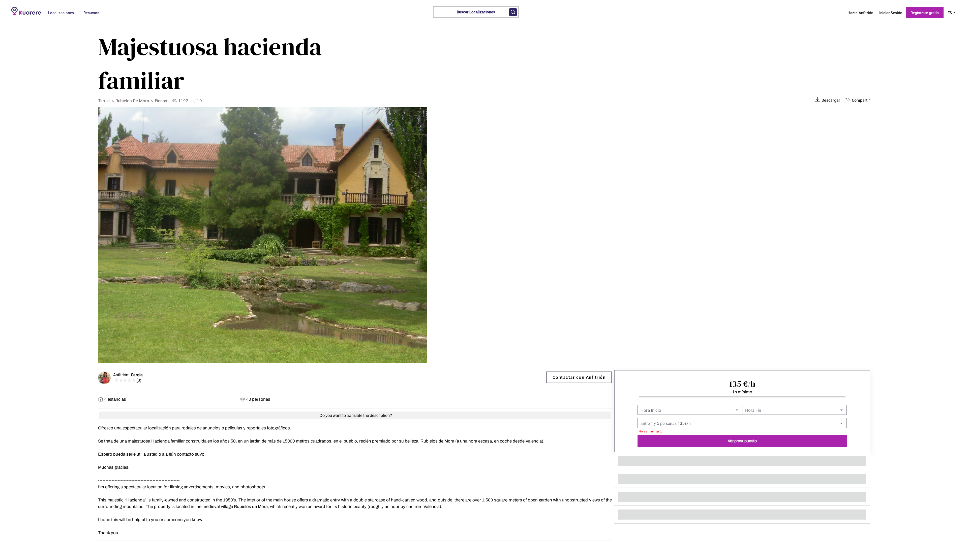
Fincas (161, 100)
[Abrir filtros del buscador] (513, 12)
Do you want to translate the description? (355, 416)
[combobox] (689, 410)
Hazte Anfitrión (860, 13)
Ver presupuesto (742, 441)
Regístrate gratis (925, 13)
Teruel (104, 100)
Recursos (91, 13)
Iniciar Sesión (890, 13)
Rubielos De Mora (132, 100)
